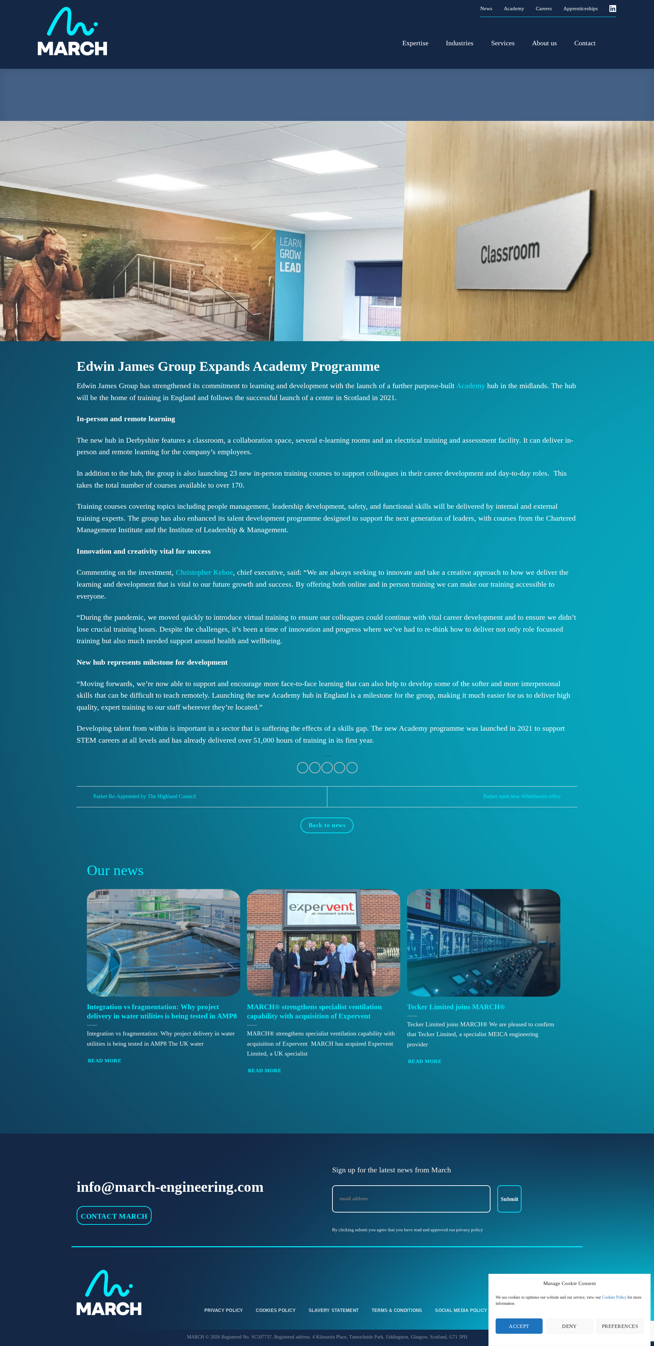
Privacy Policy (223, 1310)
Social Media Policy (461, 1310)
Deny (569, 1326)
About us (544, 43)
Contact (585, 43)
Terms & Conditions (397, 1310)
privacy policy (469, 1230)
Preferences (620, 1326)
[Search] (612, 43)
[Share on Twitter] (315, 767)
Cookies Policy (614, 1297)
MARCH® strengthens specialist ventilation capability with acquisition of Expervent (314, 1011)
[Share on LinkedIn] (352, 767)
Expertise (415, 43)
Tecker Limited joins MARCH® (456, 1007)
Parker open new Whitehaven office (522, 796)
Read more (104, 1060)
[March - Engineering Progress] (82, 31)
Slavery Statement (334, 1310)
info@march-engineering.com (170, 1187)
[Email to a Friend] (327, 767)
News (486, 8)
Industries (459, 43)
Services (503, 43)
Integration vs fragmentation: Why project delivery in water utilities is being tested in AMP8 (162, 1011)
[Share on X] (302, 767)
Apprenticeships (580, 8)
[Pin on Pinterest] (339, 767)
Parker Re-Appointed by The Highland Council (144, 796)
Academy (514, 8)
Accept (519, 1326)
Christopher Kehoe (204, 572)
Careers (544, 8)
